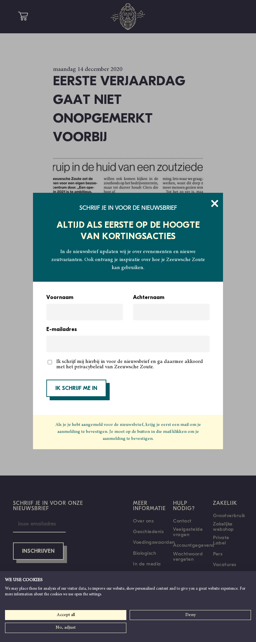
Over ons (143, 520)
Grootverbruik (229, 515)
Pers (217, 553)
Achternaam (148, 297)
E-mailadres (61, 329)
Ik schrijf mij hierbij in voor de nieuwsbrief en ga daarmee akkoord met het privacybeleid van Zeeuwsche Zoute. (129, 364)
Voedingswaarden (154, 542)
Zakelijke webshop (223, 526)
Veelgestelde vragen (188, 531)
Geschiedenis (148, 531)
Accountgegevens (193, 545)
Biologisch (144, 553)
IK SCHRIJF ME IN (76, 388)
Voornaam (59, 297)
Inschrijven (38, 551)
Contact (182, 520)
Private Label (221, 540)
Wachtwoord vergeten (188, 556)
